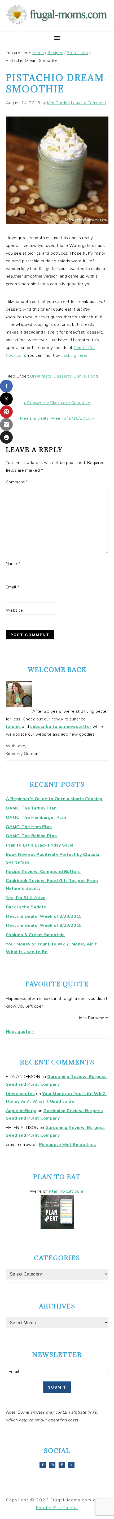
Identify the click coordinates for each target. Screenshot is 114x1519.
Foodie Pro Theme (57, 1508)
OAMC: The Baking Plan (31, 836)
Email (13, 587)
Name (13, 564)
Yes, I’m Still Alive (26, 898)
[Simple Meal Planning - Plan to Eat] (57, 1227)
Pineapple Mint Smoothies (67, 1145)
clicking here (74, 355)
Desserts (63, 376)
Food (93, 376)
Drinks (80, 376)
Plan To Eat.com (66, 1191)
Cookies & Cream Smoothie (35, 935)
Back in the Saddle (26, 907)
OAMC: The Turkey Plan (31, 808)
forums (13, 727)
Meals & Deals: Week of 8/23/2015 (44, 925)
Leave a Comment (89, 103)
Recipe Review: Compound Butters (43, 872)
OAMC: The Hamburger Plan (36, 817)
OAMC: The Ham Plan (29, 827)
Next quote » (20, 1032)
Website (14, 610)
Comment (17, 482)
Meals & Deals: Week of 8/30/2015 (44, 916)
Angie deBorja (21, 1111)
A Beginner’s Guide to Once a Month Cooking (54, 799)
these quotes (20, 1094)
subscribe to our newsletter (60, 727)
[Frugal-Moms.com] (57, 24)
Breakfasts (40, 376)
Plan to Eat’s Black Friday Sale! (39, 845)
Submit (57, 1387)
